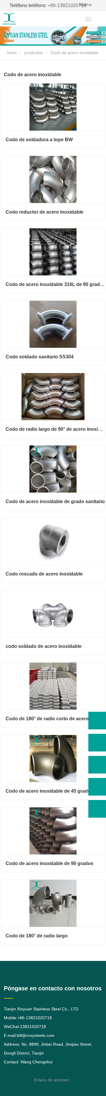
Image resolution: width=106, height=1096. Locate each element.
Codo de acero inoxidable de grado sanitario (55, 501)
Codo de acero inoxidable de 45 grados (49, 791)
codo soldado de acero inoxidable (44, 646)
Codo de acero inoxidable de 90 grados (49, 863)
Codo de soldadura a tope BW (39, 139)
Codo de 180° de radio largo (37, 935)
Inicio (11, 52)
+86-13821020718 (47, 5)
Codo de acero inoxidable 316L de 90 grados (55, 284)
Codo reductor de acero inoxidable (44, 211)
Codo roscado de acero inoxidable (44, 573)
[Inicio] (20, 19)
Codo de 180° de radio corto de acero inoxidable (55, 718)
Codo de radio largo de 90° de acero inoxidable (55, 429)
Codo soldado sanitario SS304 (40, 356)
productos (33, 52)
